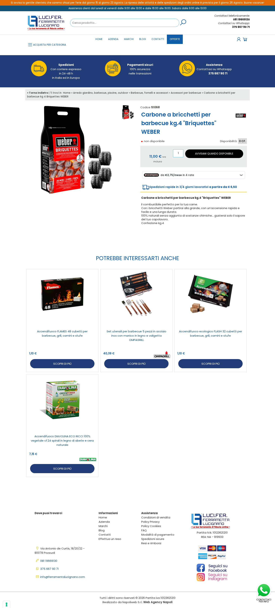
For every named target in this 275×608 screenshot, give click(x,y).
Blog (142, 39)
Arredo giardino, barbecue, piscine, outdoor (100, 93)
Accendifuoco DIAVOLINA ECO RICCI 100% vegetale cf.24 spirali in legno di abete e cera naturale (62, 440)
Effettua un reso (110, 539)
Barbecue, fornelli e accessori (149, 93)
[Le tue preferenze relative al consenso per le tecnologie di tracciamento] (6, 604)
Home (99, 39)
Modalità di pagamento (157, 535)
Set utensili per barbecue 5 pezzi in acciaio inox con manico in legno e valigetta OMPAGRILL (136, 335)
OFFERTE (175, 39)
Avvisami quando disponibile (214, 153)
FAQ (144, 530)
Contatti (158, 39)
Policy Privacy (150, 522)
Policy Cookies (151, 526)
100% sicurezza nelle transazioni (140, 69)
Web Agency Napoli (157, 602)
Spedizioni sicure (152, 539)
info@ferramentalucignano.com (62, 577)
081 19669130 (241, 19)
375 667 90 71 (241, 27)
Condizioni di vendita (155, 517)
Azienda (113, 39)
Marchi (129, 39)
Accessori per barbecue (186, 93)
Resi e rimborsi (151, 543)
